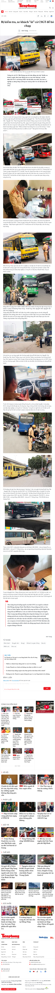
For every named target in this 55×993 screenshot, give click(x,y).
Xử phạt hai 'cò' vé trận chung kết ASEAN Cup (44, 815)
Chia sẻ (3, 45)
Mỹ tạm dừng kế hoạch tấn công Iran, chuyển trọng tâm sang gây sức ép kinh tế (45, 870)
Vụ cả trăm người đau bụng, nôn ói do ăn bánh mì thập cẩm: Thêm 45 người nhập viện (45, 921)
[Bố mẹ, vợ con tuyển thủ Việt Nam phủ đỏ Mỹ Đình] (45, 832)
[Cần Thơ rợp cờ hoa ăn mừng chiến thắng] (17, 709)
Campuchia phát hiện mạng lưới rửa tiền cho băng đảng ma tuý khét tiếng (47, 894)
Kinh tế (10, 11)
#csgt (23, 643)
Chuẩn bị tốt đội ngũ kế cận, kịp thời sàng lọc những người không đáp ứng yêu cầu (28, 739)
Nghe (3, 41)
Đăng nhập (6, 680)
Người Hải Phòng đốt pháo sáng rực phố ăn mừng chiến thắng (28, 717)
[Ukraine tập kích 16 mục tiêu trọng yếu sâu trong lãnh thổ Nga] (34, 885)
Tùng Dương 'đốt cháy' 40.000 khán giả (27, 841)
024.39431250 (6, 964)
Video (2, 942)
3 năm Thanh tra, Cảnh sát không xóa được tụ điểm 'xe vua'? (24, 667)
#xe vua (14, 646)
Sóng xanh (15, 11)
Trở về (3, 57)
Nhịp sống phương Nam (38, 956)
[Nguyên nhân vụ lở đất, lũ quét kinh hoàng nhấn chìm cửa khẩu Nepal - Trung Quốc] (27, 859)
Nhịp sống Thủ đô (27, 956)
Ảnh (24, 942)
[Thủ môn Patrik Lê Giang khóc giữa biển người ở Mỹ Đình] (5, 730)
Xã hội (6, 11)
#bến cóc (6, 646)
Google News (51, 16)
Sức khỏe (25, 11)
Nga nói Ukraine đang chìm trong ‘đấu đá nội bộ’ (20, 892)
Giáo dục (3, 954)
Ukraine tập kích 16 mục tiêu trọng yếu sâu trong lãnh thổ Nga (34, 893)
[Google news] (46, 971)
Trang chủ (2, 11)
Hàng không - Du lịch (6, 956)
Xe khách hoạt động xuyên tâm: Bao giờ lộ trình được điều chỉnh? (25, 670)
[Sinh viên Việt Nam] (43, 937)
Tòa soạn (4, 960)
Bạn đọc (35, 954)
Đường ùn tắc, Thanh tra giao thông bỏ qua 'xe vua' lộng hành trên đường (28, 674)
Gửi (47, 688)
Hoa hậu (24, 954)
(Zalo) (39, 962)
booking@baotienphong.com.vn (38, 964)
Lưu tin (3, 49)
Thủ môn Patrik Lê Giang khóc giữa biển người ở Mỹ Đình (5, 738)
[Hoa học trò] (52, 937)
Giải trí (6, 825)
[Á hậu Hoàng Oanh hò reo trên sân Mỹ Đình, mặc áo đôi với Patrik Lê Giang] (9, 832)
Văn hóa (24, 952)
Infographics (16, 944)
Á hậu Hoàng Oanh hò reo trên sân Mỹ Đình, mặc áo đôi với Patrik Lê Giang (9, 843)
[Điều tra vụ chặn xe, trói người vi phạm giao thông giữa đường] (27, 807)
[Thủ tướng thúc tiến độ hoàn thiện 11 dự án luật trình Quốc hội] (5, 751)
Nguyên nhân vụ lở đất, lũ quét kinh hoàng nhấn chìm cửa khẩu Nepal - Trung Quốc (27, 870)
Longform (4, 944)
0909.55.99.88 (34, 962)
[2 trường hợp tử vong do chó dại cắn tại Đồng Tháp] (27, 911)
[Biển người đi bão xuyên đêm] (17, 751)
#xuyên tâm (15, 643)
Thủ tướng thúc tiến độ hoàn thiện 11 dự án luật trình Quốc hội (5, 758)
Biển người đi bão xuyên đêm (16, 757)
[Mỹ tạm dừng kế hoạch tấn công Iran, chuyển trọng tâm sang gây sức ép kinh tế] (45, 859)
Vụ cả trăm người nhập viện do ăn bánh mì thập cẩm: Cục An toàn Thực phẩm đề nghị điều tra (8, 923)
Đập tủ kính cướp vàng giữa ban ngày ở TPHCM (9, 815)
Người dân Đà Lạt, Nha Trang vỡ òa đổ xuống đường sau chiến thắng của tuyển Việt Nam (17, 740)
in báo (44, 16)
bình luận (48, 16)
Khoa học (14, 954)
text (41, 16)
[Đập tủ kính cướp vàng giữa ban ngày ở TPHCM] (9, 807)
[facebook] (50, 1)
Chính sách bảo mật (14, 977)
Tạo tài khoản (15, 680)
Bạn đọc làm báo (9, 989)
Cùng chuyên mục (9, 704)
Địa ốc (20, 11)
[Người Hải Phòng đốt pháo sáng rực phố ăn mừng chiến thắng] (29, 709)
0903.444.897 (6, 971)
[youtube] (53, 1)
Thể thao (46, 11)
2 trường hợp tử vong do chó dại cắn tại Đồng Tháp (27, 919)
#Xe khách (7, 643)
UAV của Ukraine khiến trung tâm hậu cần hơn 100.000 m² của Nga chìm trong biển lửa (6, 895)
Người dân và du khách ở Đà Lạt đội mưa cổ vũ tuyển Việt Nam (29, 758)
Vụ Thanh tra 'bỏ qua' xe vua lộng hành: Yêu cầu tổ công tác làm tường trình (20, 658)
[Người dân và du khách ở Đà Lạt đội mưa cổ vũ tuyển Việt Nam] (29, 751)
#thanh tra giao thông (33, 643)
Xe (12, 952)
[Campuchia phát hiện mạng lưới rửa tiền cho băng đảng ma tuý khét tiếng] (48, 885)
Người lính (51, 11)
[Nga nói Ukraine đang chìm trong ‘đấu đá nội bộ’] (20, 885)
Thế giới (31, 11)
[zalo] (42, 971)
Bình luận (3, 53)
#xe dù (43, 643)
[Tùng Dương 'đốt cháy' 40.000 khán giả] (27, 832)
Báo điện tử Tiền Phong (28, 6)
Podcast (36, 942)
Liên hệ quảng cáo (34, 960)
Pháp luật (40, 11)
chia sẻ (38, 16)
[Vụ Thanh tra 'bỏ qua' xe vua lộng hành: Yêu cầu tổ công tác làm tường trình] (46, 658)
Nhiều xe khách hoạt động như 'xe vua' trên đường (21, 664)
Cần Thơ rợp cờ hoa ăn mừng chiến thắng (17, 716)
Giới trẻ (35, 11)
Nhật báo (14, 942)
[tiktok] (38, 971)
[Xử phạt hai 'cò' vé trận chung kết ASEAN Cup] (45, 807)
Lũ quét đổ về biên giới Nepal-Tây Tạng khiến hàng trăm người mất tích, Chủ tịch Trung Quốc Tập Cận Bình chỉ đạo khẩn (9, 873)
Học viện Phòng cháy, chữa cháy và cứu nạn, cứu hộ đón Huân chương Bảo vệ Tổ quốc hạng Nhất (5, 719)
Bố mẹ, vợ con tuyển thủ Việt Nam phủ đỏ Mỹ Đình (45, 841)
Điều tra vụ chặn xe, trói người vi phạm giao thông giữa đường (27, 816)
